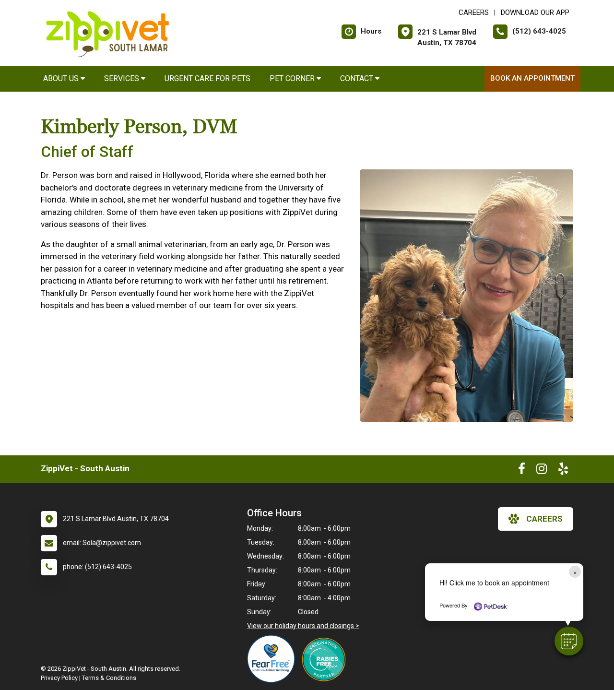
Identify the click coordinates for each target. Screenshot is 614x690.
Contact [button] (357, 78)
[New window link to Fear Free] (273, 659)
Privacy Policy (59, 677)
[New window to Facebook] (521, 471)
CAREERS (474, 12)
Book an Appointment (532, 78)
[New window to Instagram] (541, 471)
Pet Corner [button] (293, 78)
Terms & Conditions (109, 677)
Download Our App (535, 12)
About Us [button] (62, 78)
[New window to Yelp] (563, 471)
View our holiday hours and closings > (303, 626)
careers (544, 518)
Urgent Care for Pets (207, 78)
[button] (569, 641)
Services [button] (122, 78)
